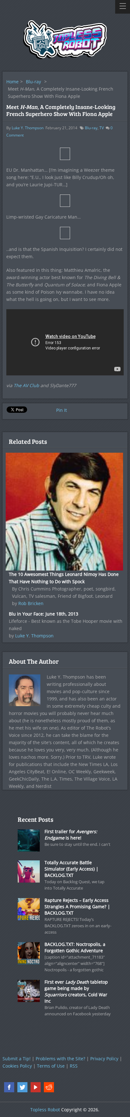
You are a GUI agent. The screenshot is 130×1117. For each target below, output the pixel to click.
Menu (122, 7)
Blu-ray (33, 82)
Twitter (22, 1087)
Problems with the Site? (60, 1059)
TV (101, 128)
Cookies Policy (17, 1066)
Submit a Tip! (17, 1059)
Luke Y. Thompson (28, 128)
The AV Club (26, 385)
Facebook (9, 1087)
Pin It (61, 410)
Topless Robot (45, 1110)
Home (12, 82)
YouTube (36, 1087)
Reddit (49, 1087)
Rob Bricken (31, 603)
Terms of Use (51, 1066)
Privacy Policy (104, 1059)
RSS (74, 1066)
